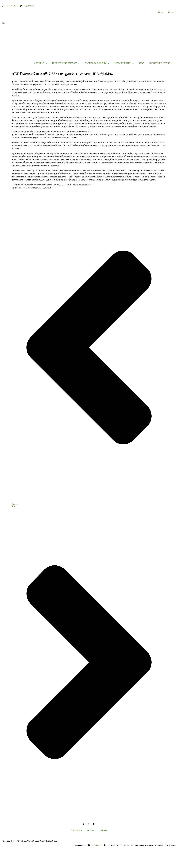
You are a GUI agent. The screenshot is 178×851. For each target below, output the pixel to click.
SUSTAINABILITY (122, 63)
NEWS (141, 63)
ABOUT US (39, 63)
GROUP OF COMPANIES (95, 63)
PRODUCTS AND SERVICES (64, 63)
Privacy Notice (76, 830)
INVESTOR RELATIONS (159, 63)
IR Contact (91, 830)
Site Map (103, 830)
